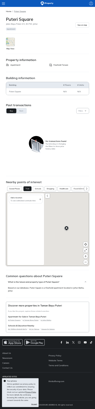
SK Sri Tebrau (34, 329)
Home (8, 11)
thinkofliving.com (56, 381)
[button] (82, 25)
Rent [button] (21, 111)
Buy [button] (11, 111)
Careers (5, 363)
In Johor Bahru (46, 320)
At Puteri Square (14, 320)
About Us (6, 353)
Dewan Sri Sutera (48, 329)
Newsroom (7, 358)
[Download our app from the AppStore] (12, 342)
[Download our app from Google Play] (34, 342)
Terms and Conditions (58, 365)
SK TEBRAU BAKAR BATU (17, 329)
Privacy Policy (54, 355)
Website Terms (55, 360)
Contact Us (7, 368)
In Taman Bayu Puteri (30, 320)
